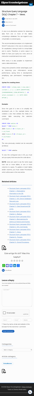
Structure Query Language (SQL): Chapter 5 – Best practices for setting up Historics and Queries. (20, 219)
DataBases (8, 270)
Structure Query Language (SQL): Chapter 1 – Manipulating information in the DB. (20, 191)
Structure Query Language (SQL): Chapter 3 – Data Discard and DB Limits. (20, 206)
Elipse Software (27, 387)
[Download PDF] (4, 247)
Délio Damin (9, 22)
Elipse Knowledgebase (14, 2)
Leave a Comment (10, 25)
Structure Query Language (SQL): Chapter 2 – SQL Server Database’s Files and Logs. (20, 198)
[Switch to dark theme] (30, 392)
